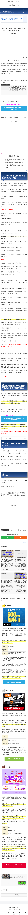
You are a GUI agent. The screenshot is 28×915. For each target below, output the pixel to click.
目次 (11, 156)
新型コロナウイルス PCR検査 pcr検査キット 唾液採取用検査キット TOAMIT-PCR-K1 (11, 19)
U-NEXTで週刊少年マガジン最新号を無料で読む (14, 108)
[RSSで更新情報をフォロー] (20, 537)
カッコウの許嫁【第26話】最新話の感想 (14, 165)
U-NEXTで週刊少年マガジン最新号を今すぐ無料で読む (14, 419)
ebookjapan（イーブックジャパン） (14, 865)
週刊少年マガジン (14, 530)
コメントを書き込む (14, 894)
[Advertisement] (14, 44)
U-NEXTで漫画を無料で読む (14, 682)
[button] (25, 438)
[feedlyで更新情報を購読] (7, 537)
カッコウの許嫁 (23, 530)
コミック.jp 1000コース (14, 759)
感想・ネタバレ (5, 530)
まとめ (6, 167)
